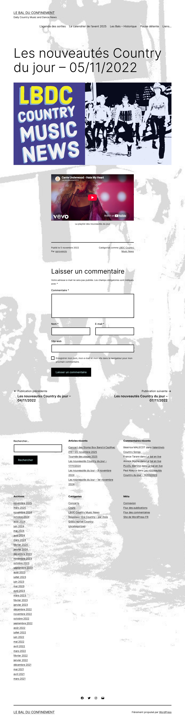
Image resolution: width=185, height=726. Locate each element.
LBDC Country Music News (83, 512)
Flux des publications (135, 507)
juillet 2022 (20, 632)
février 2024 (21, 544)
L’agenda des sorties (53, 26)
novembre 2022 (23, 614)
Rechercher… (21, 441)
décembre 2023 (23, 554)
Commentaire (60, 290)
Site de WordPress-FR (135, 517)
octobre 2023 (21, 563)
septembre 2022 (23, 623)
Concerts (73, 503)
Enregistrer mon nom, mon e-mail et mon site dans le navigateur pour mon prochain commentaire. (94, 360)
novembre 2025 (23, 503)
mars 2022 (20, 651)
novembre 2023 (23, 558)
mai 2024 (19, 530)
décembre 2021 (22, 664)
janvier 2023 (21, 604)
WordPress (165, 712)
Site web (56, 341)
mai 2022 (19, 641)
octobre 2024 (21, 517)
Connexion (129, 503)
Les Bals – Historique (123, 26)
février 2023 (21, 600)
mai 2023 (19, 586)
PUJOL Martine (132, 465)
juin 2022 (19, 637)
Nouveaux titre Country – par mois (88, 517)
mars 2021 (19, 678)
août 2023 (19, 572)
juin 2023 (19, 581)
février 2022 (21, 655)
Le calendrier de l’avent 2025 (87, 26)
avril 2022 (19, 646)
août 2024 (19, 521)
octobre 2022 (21, 618)
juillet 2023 (20, 577)
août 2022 (19, 627)
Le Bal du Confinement (34, 13)
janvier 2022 (21, 660)
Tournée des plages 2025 (82, 456)
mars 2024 (20, 540)
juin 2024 (19, 526)
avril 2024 (19, 535)
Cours (71, 507)
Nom (55, 323)
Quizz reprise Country (80, 521)
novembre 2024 (23, 512)
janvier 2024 (21, 549)
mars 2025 (20, 507)
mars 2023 (20, 595)
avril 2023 (19, 590)
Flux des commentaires (136, 512)
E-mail (99, 323)
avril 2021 (19, 674)
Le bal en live (153, 456)
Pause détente (149, 26)
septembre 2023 (23, 567)
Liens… (167, 26)
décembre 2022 (23, 609)
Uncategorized (76, 526)
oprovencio (61, 251)
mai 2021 (19, 669)
